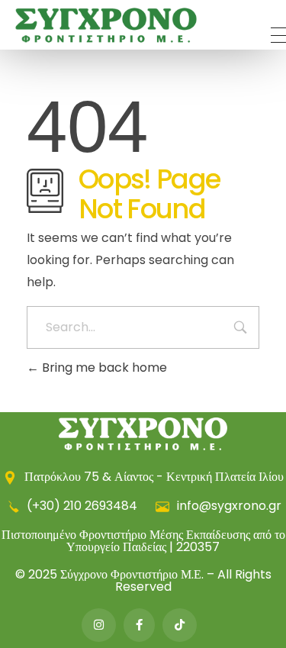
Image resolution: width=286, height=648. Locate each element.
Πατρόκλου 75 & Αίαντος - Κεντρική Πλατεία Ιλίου (152, 476)
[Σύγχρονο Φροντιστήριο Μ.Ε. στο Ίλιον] (106, 25)
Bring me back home (103, 367)
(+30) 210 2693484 (82, 505)
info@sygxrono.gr (227, 505)
